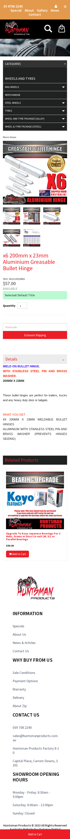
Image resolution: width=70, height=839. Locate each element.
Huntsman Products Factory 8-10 (36, 750)
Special (16, 10)
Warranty (19, 689)
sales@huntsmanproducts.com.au (36, 738)
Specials (18, 626)
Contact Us (21, 651)
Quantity (9, 305)
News (55, 10)
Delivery (18, 697)
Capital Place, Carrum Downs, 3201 (35, 763)
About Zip (20, 706)
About (29, 10)
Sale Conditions (24, 672)
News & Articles (24, 642)
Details (11, 359)
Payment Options (25, 681)
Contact (35, 14)
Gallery (42, 10)
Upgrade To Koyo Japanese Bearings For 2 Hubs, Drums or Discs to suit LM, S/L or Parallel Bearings (33, 536)
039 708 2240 (22, 727)
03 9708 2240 (13, 6)
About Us (19, 634)
